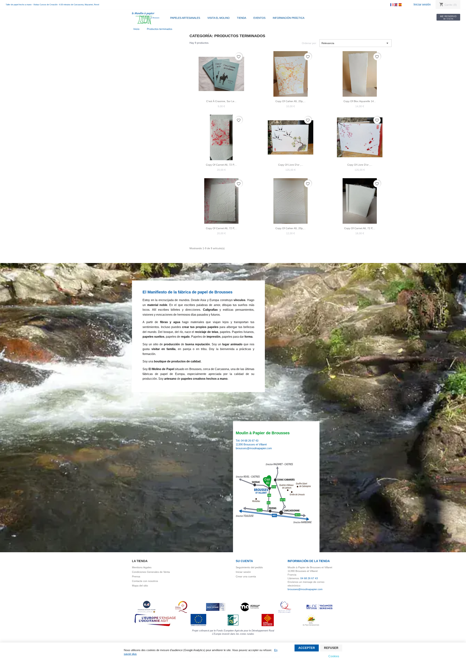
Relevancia (355, 43)
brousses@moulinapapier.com (254, 448)
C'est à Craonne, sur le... (221, 101)
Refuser (331, 647)
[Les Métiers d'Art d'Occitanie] (250, 606)
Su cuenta (244, 561)
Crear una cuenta (246, 576)
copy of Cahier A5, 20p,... (290, 101)
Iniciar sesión (422, 4)
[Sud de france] (181, 606)
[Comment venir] (274, 493)
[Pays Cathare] (215, 606)
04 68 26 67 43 (249, 440)
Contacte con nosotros (145, 581)
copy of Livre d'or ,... (290, 164)
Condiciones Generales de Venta (151, 571)
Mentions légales (141, 567)
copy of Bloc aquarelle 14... (359, 101)
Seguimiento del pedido (249, 567)
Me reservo (448, 17)
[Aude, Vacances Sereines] (319, 606)
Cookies (333, 656)
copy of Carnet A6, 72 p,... (221, 164)
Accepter (306, 647)
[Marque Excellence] (146, 606)
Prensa (136, 576)
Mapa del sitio (140, 585)
